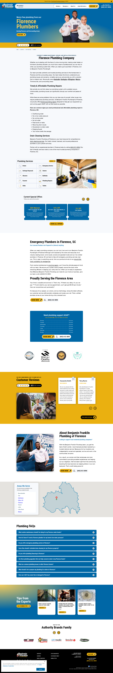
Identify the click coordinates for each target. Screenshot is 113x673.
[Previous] (83, 199)
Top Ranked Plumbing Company (58, 1)
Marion (20, 511)
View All (51, 161)
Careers (39, 656)
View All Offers (56, 224)
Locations (22, 49)
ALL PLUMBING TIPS (22, 606)
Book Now (92, 6)
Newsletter (54, 658)
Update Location (20, 6)
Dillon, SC (20, 500)
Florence (34, 49)
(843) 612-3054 (106, 7)
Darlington (20, 498)
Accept (40, 669)
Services (39, 653)
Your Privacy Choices (93, 666)
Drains (60, 609)
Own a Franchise (41, 658)
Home (17, 49)
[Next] (87, 199)
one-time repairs (53, 265)
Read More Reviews (87, 417)
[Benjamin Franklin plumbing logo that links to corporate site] (7, 6)
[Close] (44, 661)
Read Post (42, 607)
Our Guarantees (55, 653)
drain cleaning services (37, 141)
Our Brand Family (55, 656)
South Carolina (28, 49)
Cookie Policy (11, 665)
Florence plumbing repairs (48, 102)
